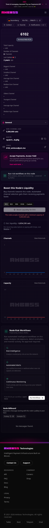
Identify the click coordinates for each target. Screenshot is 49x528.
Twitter (8, 522)
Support (26, 463)
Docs (6, 483)
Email (41, 522)
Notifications (38, 25)
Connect (9, 25)
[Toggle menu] (45, 12)
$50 (16, 204)
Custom (29, 204)
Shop (29, 478)
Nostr (19, 522)
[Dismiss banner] (45, 4)
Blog (6, 487)
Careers (30, 474)
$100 (22, 204)
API (5, 474)
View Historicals (39, 238)
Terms (6, 502)
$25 (11, 204)
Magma (6, 229)
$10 (6, 204)
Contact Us (11, 463)
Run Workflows (35, 398)
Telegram (30, 522)
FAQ (5, 478)
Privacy (7, 497)
